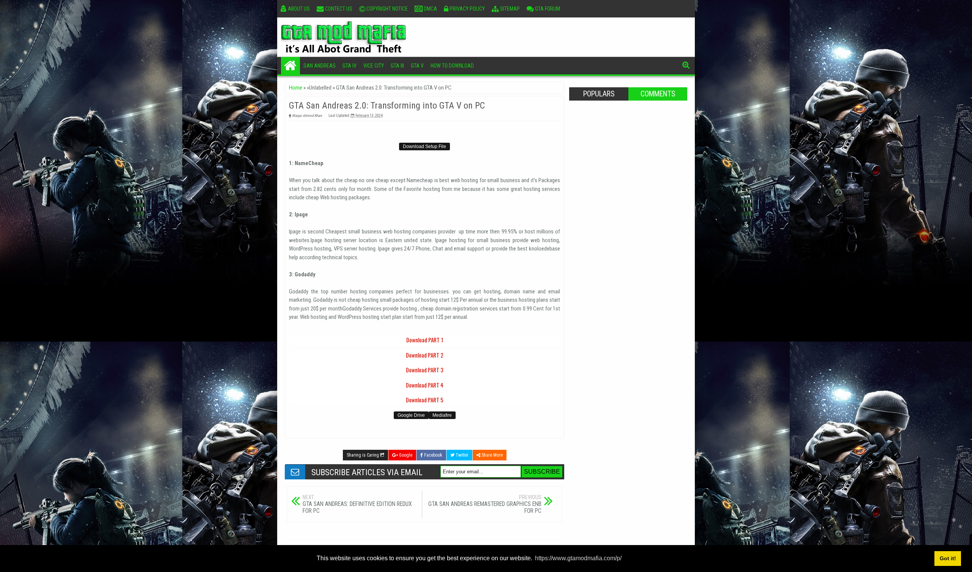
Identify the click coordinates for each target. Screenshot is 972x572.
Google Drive (411, 415)
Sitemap (509, 9)
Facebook (432, 455)
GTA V (417, 66)
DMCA (430, 9)
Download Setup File (424, 146)
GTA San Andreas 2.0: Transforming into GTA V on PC (387, 105)
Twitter (461, 455)
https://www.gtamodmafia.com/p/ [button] (578, 558)
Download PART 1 (424, 340)
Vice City (373, 66)
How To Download (452, 66)
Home (290, 65)
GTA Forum (547, 9)
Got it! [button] (948, 558)
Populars (598, 94)
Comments (658, 94)
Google (405, 455)
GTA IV (349, 66)
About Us (298, 9)
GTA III (397, 66)
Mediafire (442, 415)
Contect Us (338, 9)
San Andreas (319, 66)
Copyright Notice (386, 9)
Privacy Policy (466, 9)
